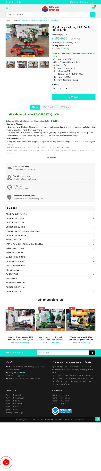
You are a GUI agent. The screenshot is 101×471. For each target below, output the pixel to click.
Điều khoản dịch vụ (59, 404)
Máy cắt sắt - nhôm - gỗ (15, 283)
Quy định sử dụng (12, 410)
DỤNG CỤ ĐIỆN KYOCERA (16, 235)
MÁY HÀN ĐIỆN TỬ (13, 240)
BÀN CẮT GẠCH (12, 274)
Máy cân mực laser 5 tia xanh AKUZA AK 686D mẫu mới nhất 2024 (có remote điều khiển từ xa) (50, 338)
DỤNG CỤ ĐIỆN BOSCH (15, 218)
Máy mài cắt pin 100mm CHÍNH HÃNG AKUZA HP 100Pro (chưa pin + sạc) (20, 338)
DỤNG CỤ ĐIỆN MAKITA (15, 223)
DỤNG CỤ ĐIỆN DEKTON (15, 227)
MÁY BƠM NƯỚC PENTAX (16, 214)
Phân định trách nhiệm (15, 413)
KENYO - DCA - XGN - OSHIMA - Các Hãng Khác (24, 244)
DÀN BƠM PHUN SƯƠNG (15, 257)
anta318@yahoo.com (19, 376)
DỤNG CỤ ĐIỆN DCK (13, 291)
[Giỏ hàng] (93, 8)
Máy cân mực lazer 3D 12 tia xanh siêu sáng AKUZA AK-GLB (80, 338)
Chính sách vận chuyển (15, 398)
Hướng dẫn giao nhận (60, 401)
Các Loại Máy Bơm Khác (15, 266)
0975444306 (23, 189)
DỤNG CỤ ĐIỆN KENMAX (15, 287)
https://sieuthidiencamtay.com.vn (26, 378)
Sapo (83, 420)
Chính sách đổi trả (13, 401)
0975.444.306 (19, 373)
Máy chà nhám (12, 278)
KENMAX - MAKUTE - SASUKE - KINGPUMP (23, 231)
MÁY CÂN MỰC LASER (15, 248)
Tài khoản (74, 2)
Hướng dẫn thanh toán (61, 398)
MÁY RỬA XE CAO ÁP (14, 253)
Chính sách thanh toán (15, 407)
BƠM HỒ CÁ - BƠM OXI (15, 261)
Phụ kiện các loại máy (14, 270)
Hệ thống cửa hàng (88, 2)
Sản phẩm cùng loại (50, 299)
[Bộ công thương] (62, 411)
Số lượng (55, 84)
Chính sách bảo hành (14, 404)
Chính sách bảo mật (14, 395)
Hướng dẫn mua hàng (60, 395)
